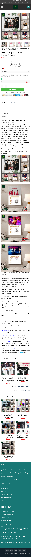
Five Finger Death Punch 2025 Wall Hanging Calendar (8, 415)
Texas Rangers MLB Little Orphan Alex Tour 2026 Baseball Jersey (23, 378)
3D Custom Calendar (12, 48)
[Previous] (3, 26)
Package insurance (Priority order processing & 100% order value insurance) (15, 75)
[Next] (27, 26)
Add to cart (12, 89)
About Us (3, 491)
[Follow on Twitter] (16, 479)
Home (2, 48)
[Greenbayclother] (15, 7)
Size (2, 68)
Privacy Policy (5, 517)
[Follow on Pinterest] (18, 479)
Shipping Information (7, 514)
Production (5, 330)
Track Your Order (6, 500)
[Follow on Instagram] (14, 479)
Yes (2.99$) (6, 79)
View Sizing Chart (6, 497)
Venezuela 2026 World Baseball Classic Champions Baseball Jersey (8, 379)
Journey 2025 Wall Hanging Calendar (8, 436)
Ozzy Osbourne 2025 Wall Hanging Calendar (23, 436)
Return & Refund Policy (7, 511)
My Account (4, 488)
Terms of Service (6, 520)
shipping (20, 352)
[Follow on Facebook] (12, 479)
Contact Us (4, 503)
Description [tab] (4, 113)
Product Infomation (6, 494)
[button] (2, 7)
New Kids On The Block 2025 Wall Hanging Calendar (23, 415)
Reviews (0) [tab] (4, 116)
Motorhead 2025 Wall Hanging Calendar (8, 456)
